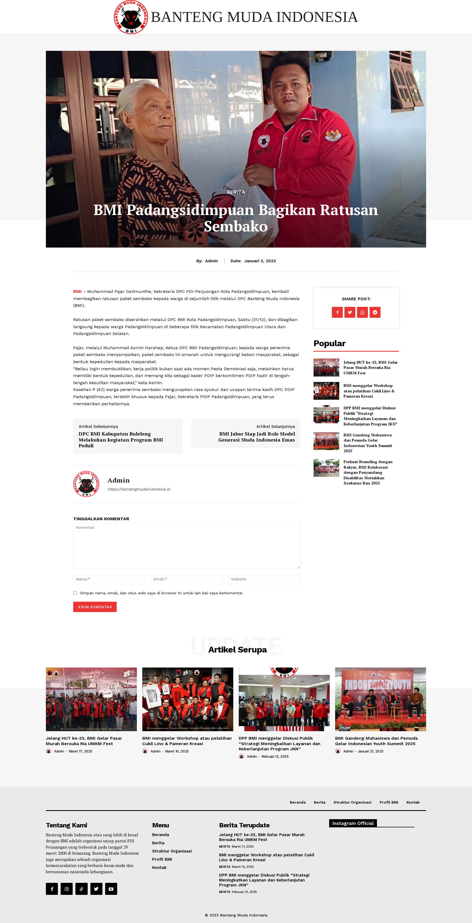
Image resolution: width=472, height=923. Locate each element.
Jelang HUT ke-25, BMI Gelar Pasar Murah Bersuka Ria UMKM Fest (371, 367)
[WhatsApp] (362, 312)
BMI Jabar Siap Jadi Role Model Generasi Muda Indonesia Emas (256, 436)
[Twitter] (349, 312)
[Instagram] (67, 889)
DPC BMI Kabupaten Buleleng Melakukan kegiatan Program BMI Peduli (121, 439)
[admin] (86, 484)
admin (211, 260)
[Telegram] (375, 312)
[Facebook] (337, 312)
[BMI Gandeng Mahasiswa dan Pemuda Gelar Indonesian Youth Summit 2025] (326, 441)
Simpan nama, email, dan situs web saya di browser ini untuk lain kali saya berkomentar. (161, 593)
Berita (236, 192)
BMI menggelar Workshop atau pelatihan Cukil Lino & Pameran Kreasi (369, 391)
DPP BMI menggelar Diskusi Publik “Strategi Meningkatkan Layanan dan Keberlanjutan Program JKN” (370, 416)
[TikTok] (81, 889)
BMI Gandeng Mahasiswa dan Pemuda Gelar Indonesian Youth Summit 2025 (368, 443)
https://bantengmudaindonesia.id (139, 489)
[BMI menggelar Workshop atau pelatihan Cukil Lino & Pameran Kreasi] (326, 391)
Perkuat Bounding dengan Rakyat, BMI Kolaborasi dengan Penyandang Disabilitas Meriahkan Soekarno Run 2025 (368, 472)
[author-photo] (49, 751)
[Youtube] (111, 889)
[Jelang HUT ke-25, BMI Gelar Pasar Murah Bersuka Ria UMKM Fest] (326, 367)
